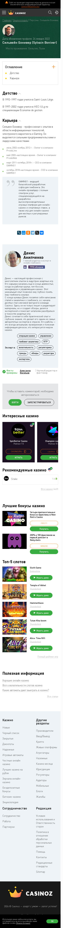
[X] (37, 233)
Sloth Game (35, 568)
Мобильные (42, 785)
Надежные (8, 749)
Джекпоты (8, 744)
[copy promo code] (25, 451)
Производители (44, 730)
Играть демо (43, 577)
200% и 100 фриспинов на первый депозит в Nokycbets (42, 537)
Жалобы (40, 796)
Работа (6, 821)
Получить (44, 529)
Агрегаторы (42, 752)
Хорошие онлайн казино (15, 680)
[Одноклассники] (28, 233)
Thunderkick (35, 589)
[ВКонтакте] (42, 233)
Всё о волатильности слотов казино (22, 685)
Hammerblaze (36, 603)
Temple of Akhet (38, 585)
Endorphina (35, 571)
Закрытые (7, 738)
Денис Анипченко (33, 255)
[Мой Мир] (24, 233)
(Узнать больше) (23, 923)
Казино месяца (44, 763)
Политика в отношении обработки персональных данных (44, 839)
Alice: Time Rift (37, 638)
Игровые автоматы (12, 755)
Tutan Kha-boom (38, 620)
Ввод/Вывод (43, 736)
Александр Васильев (25, 371)
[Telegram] (33, 233)
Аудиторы (41, 780)
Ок (52, 921)
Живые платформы (46, 747)
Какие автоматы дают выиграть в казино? (25, 690)
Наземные (41, 758)
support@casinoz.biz (30, 6)
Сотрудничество (11, 815)
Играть (18, 457)
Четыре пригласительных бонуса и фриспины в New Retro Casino (43, 514)
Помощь (40, 851)
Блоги (39, 791)
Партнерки (8, 826)
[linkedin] (25, 267)
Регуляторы (42, 774)
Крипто (40, 741)
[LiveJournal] (19, 233)
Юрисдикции (43, 769)
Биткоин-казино (11, 796)
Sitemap (40, 871)
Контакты (41, 857)
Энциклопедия (10, 802)
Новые (6, 727)
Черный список (10, 733)
